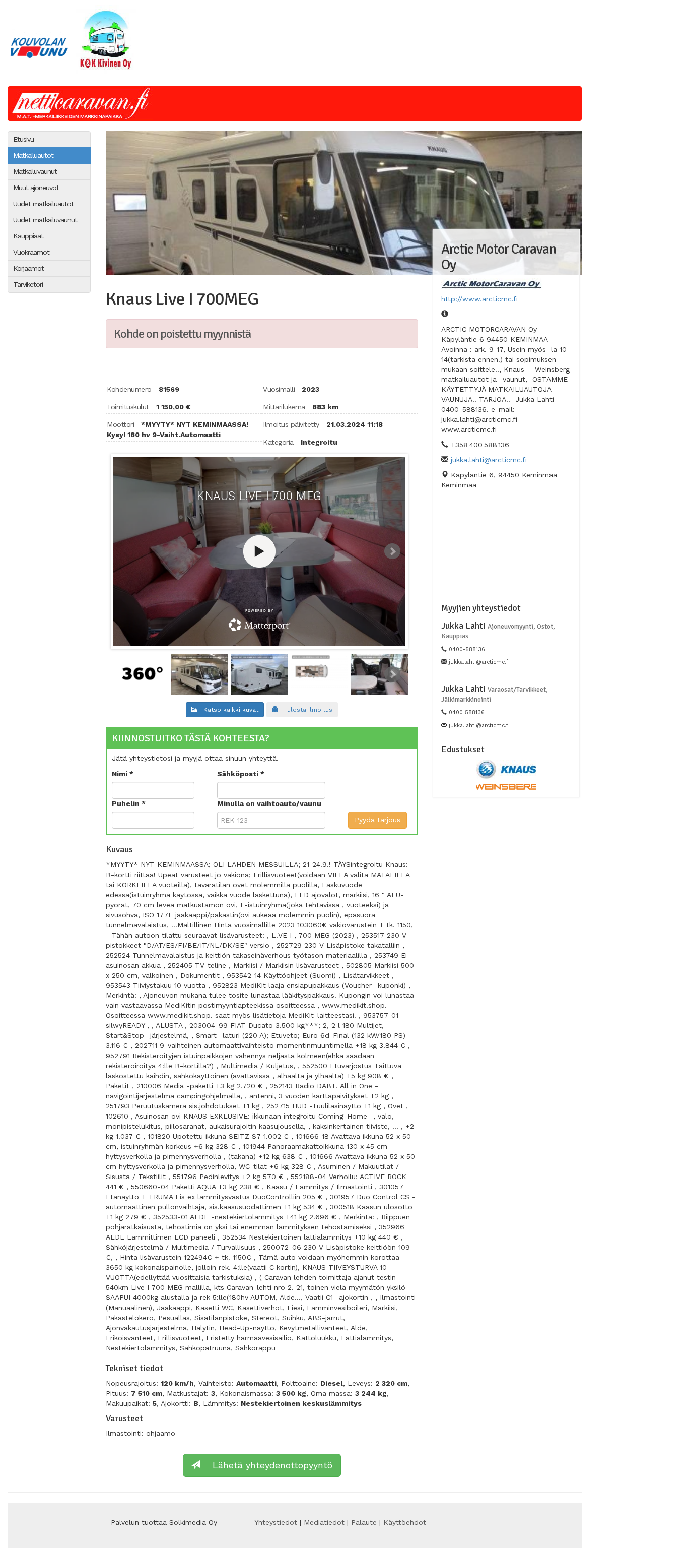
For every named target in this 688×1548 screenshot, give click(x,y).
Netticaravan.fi (83, 103)
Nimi (120, 774)
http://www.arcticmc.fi (479, 299)
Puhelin (127, 803)
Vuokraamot (31, 252)
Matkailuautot (33, 155)
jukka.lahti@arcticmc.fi (489, 460)
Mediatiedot (324, 1522)
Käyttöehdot (404, 1522)
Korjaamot (28, 268)
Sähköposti (238, 774)
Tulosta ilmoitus (305, 709)
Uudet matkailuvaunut (45, 220)
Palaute (364, 1522)
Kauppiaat (28, 236)
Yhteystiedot (275, 1522)
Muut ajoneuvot (36, 187)
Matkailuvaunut (35, 171)
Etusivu (23, 139)
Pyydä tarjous (377, 820)
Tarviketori (28, 284)
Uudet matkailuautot (43, 204)
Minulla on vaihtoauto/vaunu (269, 803)
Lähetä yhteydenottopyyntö (266, 1465)
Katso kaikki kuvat (227, 709)
